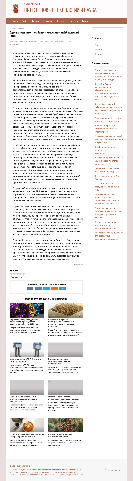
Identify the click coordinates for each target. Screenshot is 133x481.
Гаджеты (99, 45)
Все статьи (61, 21)
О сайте (25, 21)
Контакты (86, 21)
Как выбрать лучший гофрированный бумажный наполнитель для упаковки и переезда (62, 322)
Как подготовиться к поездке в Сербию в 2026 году (107, 186)
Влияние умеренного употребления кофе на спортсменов (59, 361)
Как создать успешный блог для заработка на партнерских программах (109, 236)
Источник (78, 264)
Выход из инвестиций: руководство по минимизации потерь (106, 225)
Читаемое (35, 21)
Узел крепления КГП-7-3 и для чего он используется (27, 360)
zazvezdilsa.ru (32, 4)
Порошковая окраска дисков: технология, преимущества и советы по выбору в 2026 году (24, 321)
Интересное (48, 21)
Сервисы (99, 54)
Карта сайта (73, 21)
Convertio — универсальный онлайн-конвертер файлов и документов (23, 399)
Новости (62, 41)
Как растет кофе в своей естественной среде (60, 435)
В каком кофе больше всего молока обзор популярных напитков (27, 435)
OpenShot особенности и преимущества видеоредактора (63, 398)
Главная (15, 21)
